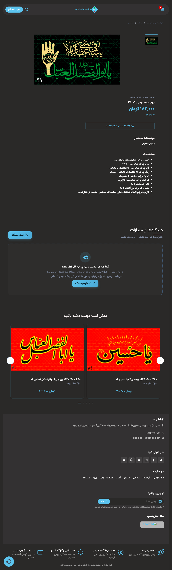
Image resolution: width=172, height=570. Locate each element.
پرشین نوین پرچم (155, 23)
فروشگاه (146, 478)
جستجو (127, 478)
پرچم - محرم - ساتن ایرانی (142, 97)
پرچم (140, 23)
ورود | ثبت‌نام (14, 9)
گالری (118, 478)
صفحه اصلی (158, 478)
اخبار (102, 478)
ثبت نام (86, 478)
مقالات (109, 478)
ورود (95, 478)
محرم (130, 23)
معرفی (136, 478)
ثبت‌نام (103, 501)
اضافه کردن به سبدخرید (118, 126)
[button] (152, 524)
